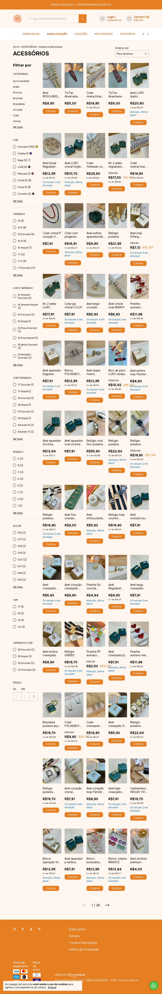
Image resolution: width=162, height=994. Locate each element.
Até (23, 689)
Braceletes (19, 104)
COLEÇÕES (80, 34)
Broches (18, 98)
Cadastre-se (114, 20)
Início (16, 46)
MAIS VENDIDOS (103, 34)
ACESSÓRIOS (127, 34)
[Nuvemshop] (70, 977)
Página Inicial (31, 34)
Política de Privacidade (84, 949)
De (14, 689)
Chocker (18, 109)
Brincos (17, 92)
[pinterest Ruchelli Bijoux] (39, 929)
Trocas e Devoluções (83, 943)
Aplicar (34, 696)
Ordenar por (122, 48)
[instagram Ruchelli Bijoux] (14, 929)
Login (110, 17)
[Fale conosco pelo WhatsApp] (153, 985)
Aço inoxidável (21, 81)
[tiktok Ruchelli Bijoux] (31, 929)
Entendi (52, 987)
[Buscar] (83, 18)
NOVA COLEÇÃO (57, 34)
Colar (16, 115)
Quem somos (77, 929)
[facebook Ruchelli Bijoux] (22, 929)
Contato (74, 936)
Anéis (16, 86)
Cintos (17, 121)
